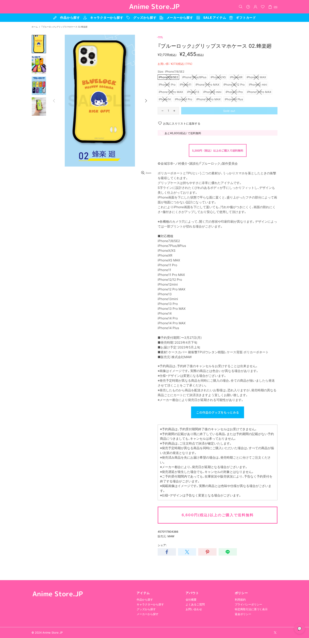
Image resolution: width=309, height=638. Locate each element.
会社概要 (191, 599)
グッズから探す (146, 609)
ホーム (35, 26)
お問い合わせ (194, 609)
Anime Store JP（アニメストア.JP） (154, 6)
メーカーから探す (147, 614)
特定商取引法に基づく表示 (251, 609)
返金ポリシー (243, 614)
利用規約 (240, 599)
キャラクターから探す (150, 604)
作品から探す (145, 599)
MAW (171, 536)
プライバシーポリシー (248, 604)
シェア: (162, 545)
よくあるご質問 (195, 604)
